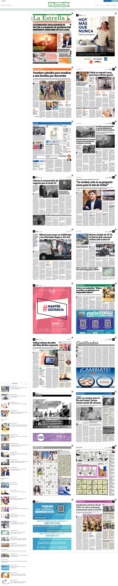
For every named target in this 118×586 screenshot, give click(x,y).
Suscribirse (108, 5)
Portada (45, 10)
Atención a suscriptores (100, 5)
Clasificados (61, 10)
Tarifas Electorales (107, 0)
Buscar (9, 5)
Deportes (56, 10)
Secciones (4, 5)
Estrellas (72, 10)
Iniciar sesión (114, 5)
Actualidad (50, 10)
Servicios (67, 10)
